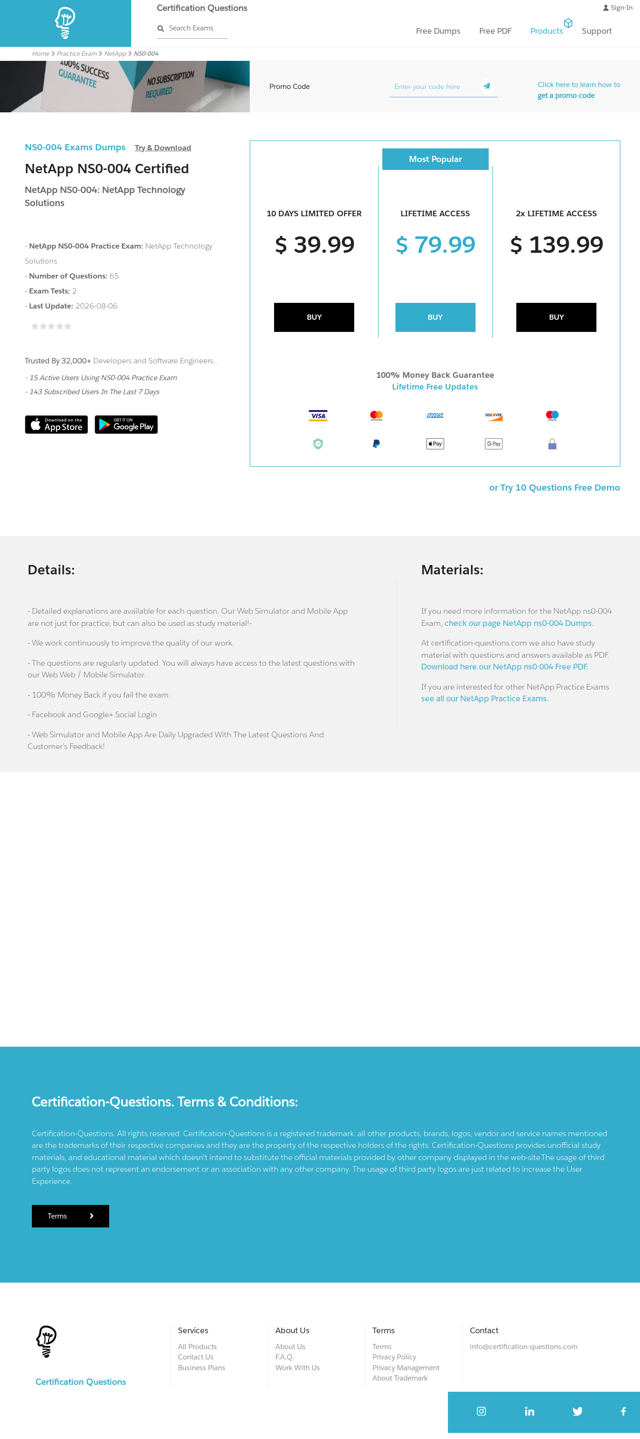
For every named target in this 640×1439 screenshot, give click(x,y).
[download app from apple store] (57, 431)
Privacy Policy (394, 1356)
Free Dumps (438, 31)
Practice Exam (77, 54)
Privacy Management (405, 1367)
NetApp (115, 54)
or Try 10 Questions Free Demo (554, 487)
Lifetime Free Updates (435, 387)
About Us (290, 1346)
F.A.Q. (284, 1356)
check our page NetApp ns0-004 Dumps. (519, 623)
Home (40, 54)
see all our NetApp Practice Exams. (485, 698)
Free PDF (495, 31)
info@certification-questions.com (524, 1346)
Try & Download (163, 148)
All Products (197, 1346)
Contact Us (196, 1356)
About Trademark (400, 1377)
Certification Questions (202, 7)
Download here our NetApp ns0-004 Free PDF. (504, 666)
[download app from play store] (126, 431)
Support (597, 31)
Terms (58, 1215)
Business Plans (201, 1367)
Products (546, 31)
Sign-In (622, 7)
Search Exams (191, 27)
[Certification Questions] (65, 44)
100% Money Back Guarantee (435, 375)
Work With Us (297, 1367)
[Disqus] (320, 908)
